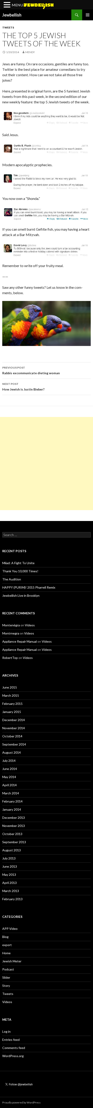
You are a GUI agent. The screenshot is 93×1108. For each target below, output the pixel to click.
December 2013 (13, 817)
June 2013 (9, 866)
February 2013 (12, 899)
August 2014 (11, 752)
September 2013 (14, 842)
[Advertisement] (46, 463)
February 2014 (12, 801)
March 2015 (10, 695)
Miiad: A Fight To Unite (18, 563)
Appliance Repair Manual (19, 641)
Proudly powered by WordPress (21, 1102)
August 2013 (11, 850)
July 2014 (9, 760)
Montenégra (11, 625)
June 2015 (9, 687)
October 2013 (12, 834)
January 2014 (11, 809)
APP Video (10, 928)
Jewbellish (11, 14)
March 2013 (10, 891)
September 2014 (14, 744)
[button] (8, 5)
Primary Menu (87, 14)
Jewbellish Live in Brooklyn (21, 595)
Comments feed (13, 1048)
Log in (6, 1031)
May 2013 (9, 874)
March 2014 (10, 793)
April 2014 (9, 785)
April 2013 (9, 883)
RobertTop (10, 658)
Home (6, 953)
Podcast (8, 969)
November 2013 (13, 826)
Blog (5, 937)
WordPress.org (13, 1056)
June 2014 (9, 769)
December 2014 (13, 720)
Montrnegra (10, 633)
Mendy (30, 52)
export (7, 945)
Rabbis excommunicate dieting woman (31, 370)
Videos (30, 625)
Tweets (8, 27)
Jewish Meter (11, 961)
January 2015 (11, 712)
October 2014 (12, 736)
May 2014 (9, 777)
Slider (6, 977)
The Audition (11, 579)
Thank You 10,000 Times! (20, 571)
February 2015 (12, 704)
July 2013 (9, 858)
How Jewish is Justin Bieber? (23, 386)
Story (6, 985)
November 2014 (13, 728)
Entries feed (11, 1040)
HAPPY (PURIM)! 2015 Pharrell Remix (28, 587)
